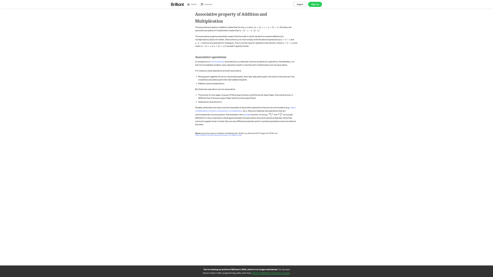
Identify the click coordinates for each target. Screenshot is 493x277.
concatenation (235, 111)
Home (194, 4)
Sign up (315, 4)
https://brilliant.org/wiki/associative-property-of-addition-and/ (218, 135)
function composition (218, 111)
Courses (208, 4)
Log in (300, 4)
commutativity (217, 61)
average (246, 114)
